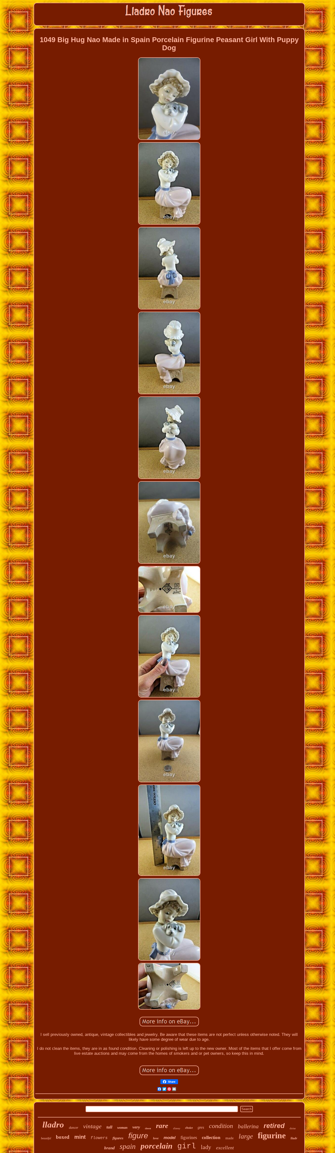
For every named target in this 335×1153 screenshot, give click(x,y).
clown (148, 1128)
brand (109, 1148)
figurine (272, 1135)
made (229, 1138)
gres (201, 1127)
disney (176, 1128)
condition (221, 1125)
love (156, 1138)
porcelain (156, 1145)
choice (189, 1127)
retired (274, 1125)
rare (162, 1125)
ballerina (248, 1126)
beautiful (46, 1138)
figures (118, 1138)
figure (138, 1135)
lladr (294, 1138)
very (136, 1127)
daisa (293, 1128)
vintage (92, 1126)
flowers (99, 1138)
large (246, 1136)
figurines (188, 1137)
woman (122, 1127)
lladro (53, 1124)
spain (128, 1146)
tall (109, 1127)
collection (211, 1137)
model (170, 1137)
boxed (62, 1137)
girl (186, 1146)
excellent (225, 1147)
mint (80, 1137)
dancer (73, 1127)
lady (206, 1147)
